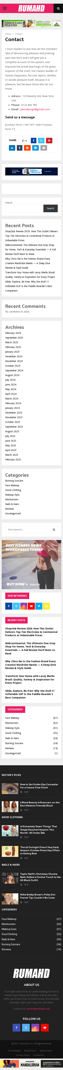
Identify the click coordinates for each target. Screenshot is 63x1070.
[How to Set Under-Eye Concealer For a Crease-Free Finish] (10, 788)
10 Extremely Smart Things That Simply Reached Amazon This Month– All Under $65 (38, 830)
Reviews (9, 508)
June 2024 (10, 384)
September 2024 (14, 370)
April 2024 (10, 394)
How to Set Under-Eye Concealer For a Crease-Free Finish (39, 786)
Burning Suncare (14, 480)
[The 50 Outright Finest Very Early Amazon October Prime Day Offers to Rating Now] (10, 851)
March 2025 (11, 342)
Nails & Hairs (12, 504)
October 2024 (12, 365)
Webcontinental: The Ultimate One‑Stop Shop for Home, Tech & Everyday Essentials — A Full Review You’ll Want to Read (30, 249)
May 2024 (10, 389)
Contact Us (38, 1055)
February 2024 (13, 403)
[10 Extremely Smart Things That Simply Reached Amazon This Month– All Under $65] (10, 830)
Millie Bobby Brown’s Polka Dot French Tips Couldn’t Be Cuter (37, 896)
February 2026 (13, 333)
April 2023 (10, 450)
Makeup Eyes (12, 494)
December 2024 (13, 356)
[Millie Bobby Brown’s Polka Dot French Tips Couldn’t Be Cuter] (10, 898)
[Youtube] (45, 1027)
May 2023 (10, 445)
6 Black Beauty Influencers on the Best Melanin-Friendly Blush (40, 804)
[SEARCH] (54, 529)
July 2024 (10, 379)
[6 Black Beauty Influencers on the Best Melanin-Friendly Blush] (10, 806)
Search (8, 202)
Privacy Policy (23, 1055)
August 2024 (12, 375)
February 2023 (13, 459)
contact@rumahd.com (38, 1008)
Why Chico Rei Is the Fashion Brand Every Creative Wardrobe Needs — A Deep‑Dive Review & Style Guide (27, 263)
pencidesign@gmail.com (35, 109)
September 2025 (14, 337)
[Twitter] (26, 1027)
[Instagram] (35, 1027)
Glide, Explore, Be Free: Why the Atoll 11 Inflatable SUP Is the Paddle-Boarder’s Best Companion (28, 286)
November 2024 (14, 361)
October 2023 (12, 422)
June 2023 (10, 440)
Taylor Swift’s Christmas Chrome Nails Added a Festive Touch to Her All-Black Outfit (40, 877)
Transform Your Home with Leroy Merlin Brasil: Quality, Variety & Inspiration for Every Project (30, 679)
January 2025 (12, 351)
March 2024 (11, 398)
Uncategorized (13, 513)
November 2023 (14, 417)
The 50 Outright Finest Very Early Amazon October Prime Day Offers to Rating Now (40, 850)
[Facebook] (16, 1027)
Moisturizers (11, 499)
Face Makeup (12, 485)
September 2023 (14, 426)
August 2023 (12, 431)
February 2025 (13, 347)
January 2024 (12, 408)
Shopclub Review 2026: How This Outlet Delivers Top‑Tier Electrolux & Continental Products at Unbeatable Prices (31, 236)
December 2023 (13, 412)
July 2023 (10, 436)
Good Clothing (13, 490)
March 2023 (11, 454)
